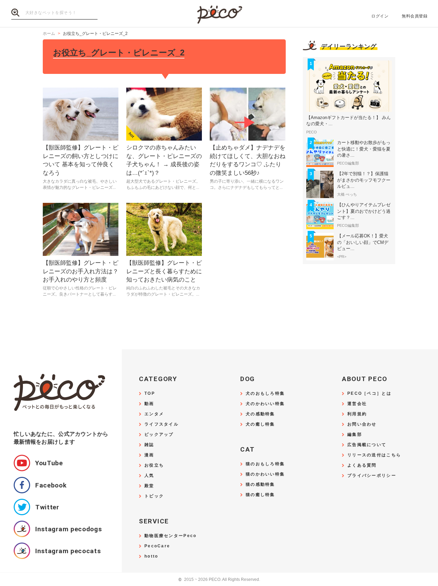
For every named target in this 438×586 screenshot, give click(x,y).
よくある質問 (362, 465)
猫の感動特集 (260, 484)
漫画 (149, 455)
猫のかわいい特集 (265, 474)
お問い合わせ (362, 424)
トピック (154, 496)
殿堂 (149, 486)
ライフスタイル (161, 424)
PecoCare (157, 546)
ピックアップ (159, 434)
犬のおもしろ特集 (265, 393)
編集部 (354, 434)
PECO (219, 14)
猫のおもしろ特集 (265, 464)
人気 (149, 475)
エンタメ (154, 414)
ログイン (379, 16)
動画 (149, 404)
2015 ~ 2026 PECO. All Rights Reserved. (219, 579)
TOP (149, 393)
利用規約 (357, 414)
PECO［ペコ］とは (369, 393)
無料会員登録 (414, 16)
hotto (151, 556)
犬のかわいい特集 (265, 404)
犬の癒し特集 (260, 424)
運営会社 (357, 404)
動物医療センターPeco (170, 536)
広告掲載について (366, 445)
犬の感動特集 (260, 414)
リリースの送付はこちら (374, 455)
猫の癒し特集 (260, 495)
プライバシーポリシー (371, 475)
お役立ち (154, 465)
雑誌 (149, 445)
